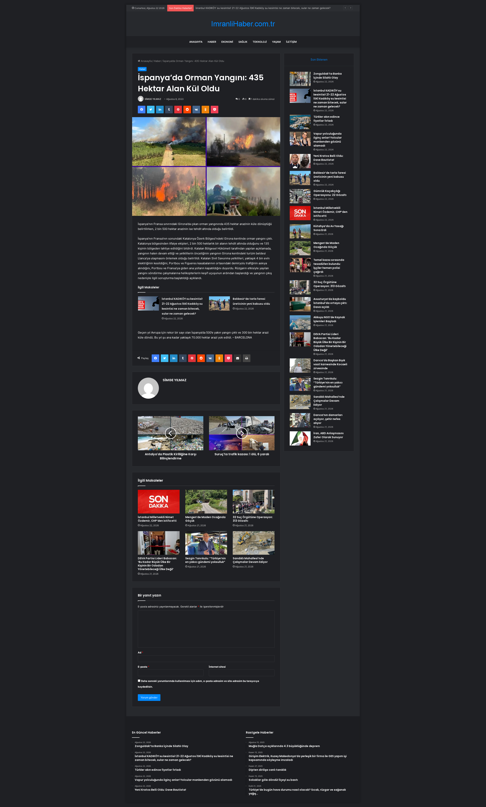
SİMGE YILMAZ (153, 99)
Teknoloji (260, 41)
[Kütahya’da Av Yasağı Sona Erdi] (300, 231)
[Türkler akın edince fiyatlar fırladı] (300, 122)
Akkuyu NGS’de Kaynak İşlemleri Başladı (329, 319)
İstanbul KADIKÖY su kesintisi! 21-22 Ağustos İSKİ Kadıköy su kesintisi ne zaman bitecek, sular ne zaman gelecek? (330, 98)
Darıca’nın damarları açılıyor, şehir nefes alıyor (327, 419)
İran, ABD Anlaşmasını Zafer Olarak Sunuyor (328, 435)
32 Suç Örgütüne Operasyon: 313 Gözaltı (253, 519)
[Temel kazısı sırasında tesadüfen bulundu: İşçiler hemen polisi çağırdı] (300, 265)
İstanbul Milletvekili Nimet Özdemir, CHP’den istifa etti (157, 519)
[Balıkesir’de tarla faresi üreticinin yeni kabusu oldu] (219, 303)
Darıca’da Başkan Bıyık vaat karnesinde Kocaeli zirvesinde (330, 364)
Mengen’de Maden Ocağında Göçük (205, 519)
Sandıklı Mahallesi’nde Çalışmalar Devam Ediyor (250, 560)
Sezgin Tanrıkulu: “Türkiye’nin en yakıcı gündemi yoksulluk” (205, 560)
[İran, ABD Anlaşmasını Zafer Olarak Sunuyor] (300, 438)
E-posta (143, 666)
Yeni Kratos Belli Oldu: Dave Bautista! (328, 158)
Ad (140, 652)
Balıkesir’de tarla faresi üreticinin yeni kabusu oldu (329, 177)
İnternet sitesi (217, 666)
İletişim (291, 41)
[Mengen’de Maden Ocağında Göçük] (206, 501)
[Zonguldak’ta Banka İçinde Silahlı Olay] (300, 79)
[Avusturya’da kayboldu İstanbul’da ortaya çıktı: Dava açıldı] (300, 304)
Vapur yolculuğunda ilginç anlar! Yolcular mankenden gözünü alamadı (327, 140)
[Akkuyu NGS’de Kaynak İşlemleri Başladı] (300, 322)
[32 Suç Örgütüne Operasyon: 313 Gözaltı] (254, 501)
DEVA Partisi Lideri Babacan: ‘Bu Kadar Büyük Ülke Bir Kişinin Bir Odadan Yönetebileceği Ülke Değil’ (157, 563)
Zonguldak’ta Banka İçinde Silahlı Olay (327, 76)
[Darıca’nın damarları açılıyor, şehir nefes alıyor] (300, 420)
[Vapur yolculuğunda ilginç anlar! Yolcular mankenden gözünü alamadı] (300, 139)
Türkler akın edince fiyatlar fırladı (215, 7)
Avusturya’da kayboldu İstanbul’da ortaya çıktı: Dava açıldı (330, 303)
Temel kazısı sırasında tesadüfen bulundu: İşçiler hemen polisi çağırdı (328, 266)
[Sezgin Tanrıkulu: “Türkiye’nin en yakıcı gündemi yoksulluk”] (206, 543)
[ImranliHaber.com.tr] (243, 23)
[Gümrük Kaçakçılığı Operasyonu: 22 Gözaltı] (300, 196)
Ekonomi (227, 41)
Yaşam (276, 41)
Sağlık (242, 41)
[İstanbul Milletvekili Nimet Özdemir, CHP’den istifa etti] (159, 501)
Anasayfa (195, 41)
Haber (212, 41)
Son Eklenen (319, 59)
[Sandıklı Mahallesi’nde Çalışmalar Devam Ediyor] (254, 543)
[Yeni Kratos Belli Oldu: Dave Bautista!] (300, 161)
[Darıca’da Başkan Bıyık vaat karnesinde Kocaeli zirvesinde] (300, 365)
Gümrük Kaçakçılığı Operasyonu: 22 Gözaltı (329, 193)
